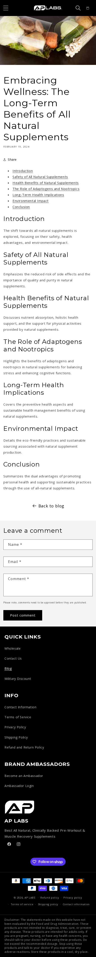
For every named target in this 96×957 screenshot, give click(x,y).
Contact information (76, 904)
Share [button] (12, 159)
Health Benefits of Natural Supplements (46, 182)
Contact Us (13, 658)
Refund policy (49, 897)
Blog (8, 668)
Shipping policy (48, 904)
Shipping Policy (16, 737)
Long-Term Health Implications (38, 194)
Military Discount (17, 679)
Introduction (23, 170)
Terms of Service (17, 717)
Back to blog (51, 506)
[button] (5, 8)
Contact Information (20, 707)
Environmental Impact (31, 200)
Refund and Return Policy (24, 747)
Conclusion (21, 206)
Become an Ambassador (23, 776)
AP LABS (30, 897)
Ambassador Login (19, 786)
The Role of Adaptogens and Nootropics (46, 188)
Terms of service (22, 904)
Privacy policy (72, 897)
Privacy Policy (15, 727)
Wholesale (12, 648)
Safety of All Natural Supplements (40, 176)
